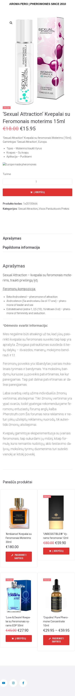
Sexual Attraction (28, 208)
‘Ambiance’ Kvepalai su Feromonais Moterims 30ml (19, 537)
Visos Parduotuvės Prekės (54, 208)
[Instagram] (13, 683)
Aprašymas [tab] (12, 238)
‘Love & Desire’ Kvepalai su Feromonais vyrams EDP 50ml (18, 621)
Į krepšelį (39, 192)
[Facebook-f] (23, 683)
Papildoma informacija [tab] (21, 247)
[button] (10, 22)
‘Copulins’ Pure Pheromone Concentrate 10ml (55, 621)
